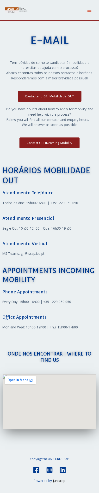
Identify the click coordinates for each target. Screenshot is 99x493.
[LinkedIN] (62, 470)
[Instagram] (49, 470)
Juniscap (59, 480)
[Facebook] (36, 470)
